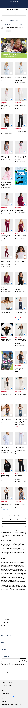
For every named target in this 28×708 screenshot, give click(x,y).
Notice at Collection (7, 682)
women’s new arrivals (16, 544)
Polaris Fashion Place (16, 27)
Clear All (3, 31)
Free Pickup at (12, 27)
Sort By (6, 24)
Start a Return (5, 625)
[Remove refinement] (10, 31)
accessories (7, 589)
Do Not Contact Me (6, 685)
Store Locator (6, 619)
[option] (7, 68)
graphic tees (4, 580)
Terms (4, 665)
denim (8, 573)
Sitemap (4, 701)
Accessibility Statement (7, 690)
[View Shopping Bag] (26, 9)
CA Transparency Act (7, 698)
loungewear (4, 581)
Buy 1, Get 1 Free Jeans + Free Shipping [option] (14, 4)
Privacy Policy (11, 665)
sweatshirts (23, 573)
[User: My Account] (24, 10)
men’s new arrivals (14, 586)
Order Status (6, 622)
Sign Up (23, 660)
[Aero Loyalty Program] (21, 185)
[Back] (1, 20)
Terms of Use (5, 688)
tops (20, 574)
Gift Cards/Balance (7, 628)
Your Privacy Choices (7, 696)
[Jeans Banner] (7, 369)
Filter (21, 24)
